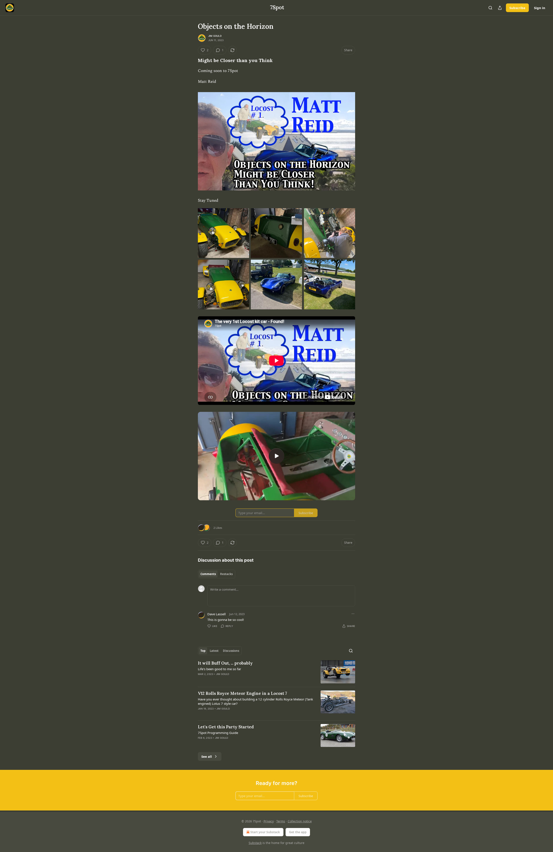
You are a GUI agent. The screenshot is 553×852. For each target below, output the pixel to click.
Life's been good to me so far (219, 669)
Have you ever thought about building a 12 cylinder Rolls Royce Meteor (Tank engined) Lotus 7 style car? (255, 701)
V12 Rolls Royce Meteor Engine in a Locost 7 (242, 693)
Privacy (269, 821)
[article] (276, 672)
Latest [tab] (214, 651)
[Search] (490, 7)
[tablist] (216, 574)
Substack (255, 843)
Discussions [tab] (231, 651)
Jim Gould (215, 35)
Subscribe (517, 8)
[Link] (191, 60)
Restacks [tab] (226, 574)
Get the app (298, 832)
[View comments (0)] (239, 679)
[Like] (200, 714)
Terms (280, 821)
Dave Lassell (216, 614)
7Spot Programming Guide (218, 733)
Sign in (539, 8)
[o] (276, 456)
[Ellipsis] (353, 613)
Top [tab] (202, 651)
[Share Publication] (500, 7)
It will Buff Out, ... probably (225, 663)
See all (206, 756)
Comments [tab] (208, 574)
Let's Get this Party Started (226, 726)
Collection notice (300, 821)
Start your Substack (265, 832)
